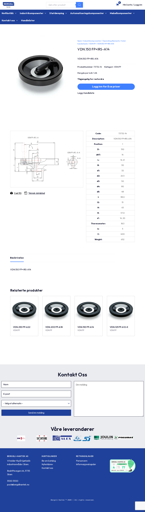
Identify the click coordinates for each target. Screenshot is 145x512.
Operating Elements (111, 41)
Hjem (79, 41)
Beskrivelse (17, 257)
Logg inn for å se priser (106, 86)
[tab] (17, 258)
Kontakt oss (47, 468)
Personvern (81, 460)
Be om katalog (49, 460)
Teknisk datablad (36, 193)
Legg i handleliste (85, 93)
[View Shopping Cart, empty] (117, 4)
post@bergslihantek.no (18, 484)
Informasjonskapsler (86, 464)
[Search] (79, 5)
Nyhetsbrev (47, 464)
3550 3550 (12, 480)
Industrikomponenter (92, 41)
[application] (15, 13)
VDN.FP (92, 44)
